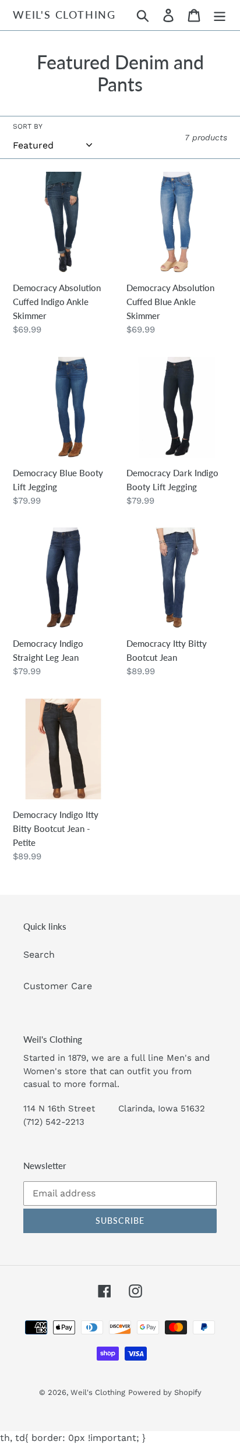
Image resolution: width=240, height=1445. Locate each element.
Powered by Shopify (165, 1392)
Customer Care (57, 985)
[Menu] (219, 15)
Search (39, 954)
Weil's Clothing (64, 15)
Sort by (28, 126)
